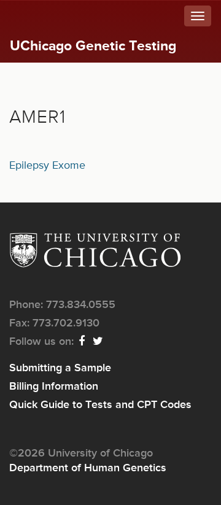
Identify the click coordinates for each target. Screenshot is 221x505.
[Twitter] (98, 341)
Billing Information (53, 386)
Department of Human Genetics (87, 468)
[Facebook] (82, 341)
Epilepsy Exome (47, 165)
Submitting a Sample (60, 368)
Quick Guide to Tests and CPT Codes (100, 405)
